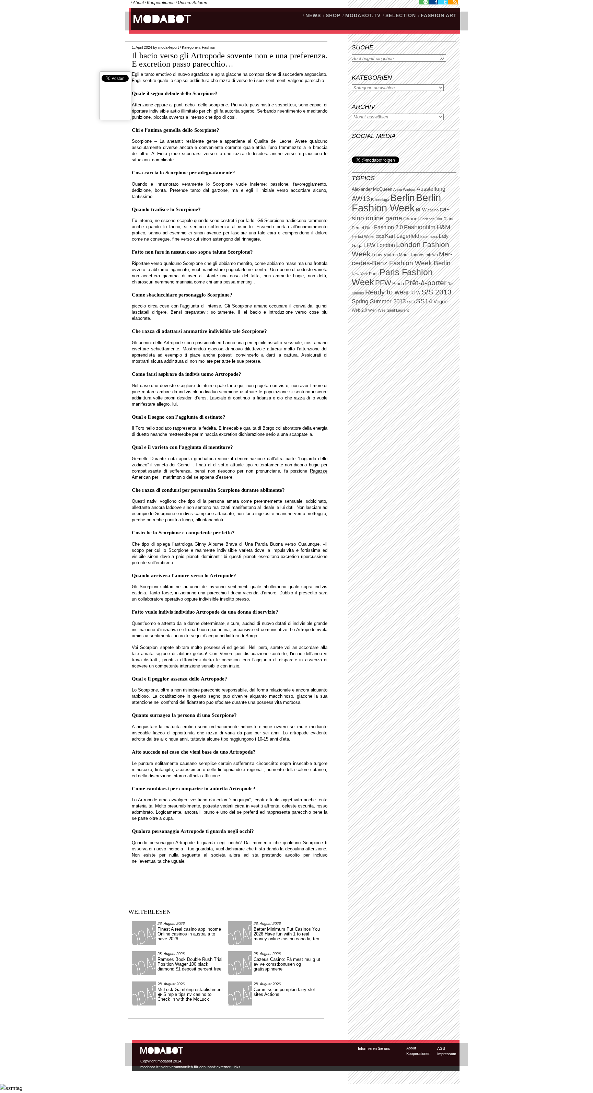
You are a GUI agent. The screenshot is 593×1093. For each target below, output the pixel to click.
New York (360, 274)
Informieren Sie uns (374, 1048)
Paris (374, 273)
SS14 (424, 301)
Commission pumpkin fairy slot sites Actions (284, 992)
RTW (415, 292)
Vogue (440, 301)
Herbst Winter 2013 (368, 236)
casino (433, 210)
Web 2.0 (359, 310)
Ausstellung (431, 189)
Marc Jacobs (412, 254)
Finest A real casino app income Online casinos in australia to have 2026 (189, 934)
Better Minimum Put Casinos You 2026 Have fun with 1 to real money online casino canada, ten (287, 934)
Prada (398, 283)
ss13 (411, 302)
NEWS (313, 15)
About (138, 2)
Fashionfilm (419, 227)
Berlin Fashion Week (396, 202)
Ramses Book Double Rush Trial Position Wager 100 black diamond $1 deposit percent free (190, 964)
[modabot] (158, 26)
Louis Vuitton (385, 255)
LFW (369, 245)
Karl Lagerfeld (402, 236)
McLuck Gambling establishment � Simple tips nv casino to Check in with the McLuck (190, 994)
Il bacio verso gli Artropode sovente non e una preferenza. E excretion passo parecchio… (229, 59)
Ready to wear (387, 292)
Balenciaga (380, 200)
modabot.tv (363, 15)
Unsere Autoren (192, 2)
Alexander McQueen (372, 189)
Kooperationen (161, 2)
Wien (372, 310)
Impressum (446, 1054)
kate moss (429, 236)
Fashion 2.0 (388, 227)
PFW (383, 283)
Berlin (402, 198)
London (385, 245)
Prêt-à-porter (425, 283)
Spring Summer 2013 (379, 301)
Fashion (208, 47)
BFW (421, 209)
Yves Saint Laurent (393, 310)
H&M (443, 227)
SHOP (333, 15)
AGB (441, 1048)
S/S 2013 (436, 292)
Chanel (411, 218)
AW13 (361, 198)
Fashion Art (439, 15)
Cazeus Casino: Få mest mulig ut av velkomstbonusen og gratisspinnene (287, 964)
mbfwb (432, 255)
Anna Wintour (404, 189)
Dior (369, 227)
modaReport (168, 47)
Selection (400, 15)
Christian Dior (431, 219)
